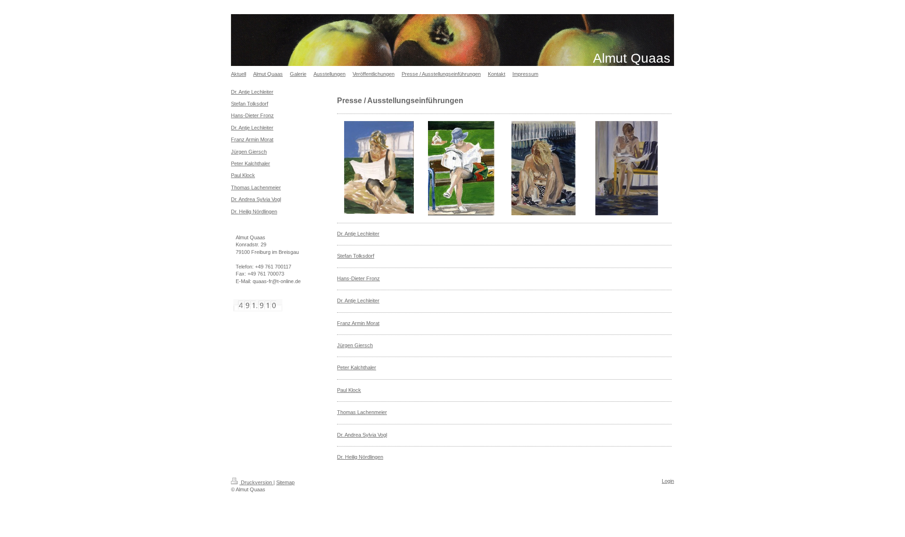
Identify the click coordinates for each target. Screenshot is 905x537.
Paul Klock (349, 390)
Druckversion (256, 482)
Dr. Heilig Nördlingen (360, 457)
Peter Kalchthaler (356, 367)
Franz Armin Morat (358, 323)
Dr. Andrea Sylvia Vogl (362, 435)
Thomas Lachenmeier (362, 412)
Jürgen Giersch (355, 345)
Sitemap (285, 482)
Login (668, 481)
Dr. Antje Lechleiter (358, 233)
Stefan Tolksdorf (355, 256)
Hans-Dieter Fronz (358, 278)
